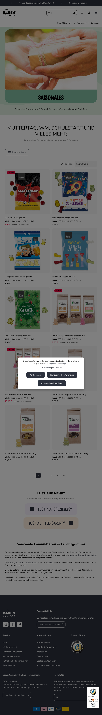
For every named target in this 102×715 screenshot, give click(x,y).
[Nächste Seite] (57, 475)
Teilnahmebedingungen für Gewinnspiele (15, 662)
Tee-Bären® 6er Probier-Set (18, 394)
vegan (50, 562)
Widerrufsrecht (10, 647)
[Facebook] (12, 624)
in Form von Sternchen (26, 562)
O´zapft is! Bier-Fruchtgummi (18, 276)
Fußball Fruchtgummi (15, 217)
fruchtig (11, 562)
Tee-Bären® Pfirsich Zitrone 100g (20, 453)
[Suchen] (74, 13)
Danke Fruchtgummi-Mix (63, 276)
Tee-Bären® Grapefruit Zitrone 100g (69, 394)
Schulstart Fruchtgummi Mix (65, 217)
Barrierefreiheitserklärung (49, 665)
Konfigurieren (36, 374)
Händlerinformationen (47, 647)
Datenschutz (46, 367)
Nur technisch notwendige (62, 374)
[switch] (93, 704)
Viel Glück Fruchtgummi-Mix (18, 335)
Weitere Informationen (16, 695)
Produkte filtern (19, 152)
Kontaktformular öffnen (50, 624)
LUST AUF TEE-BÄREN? (47, 522)
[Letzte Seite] (63, 475)
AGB (5, 642)
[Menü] (82, 13)
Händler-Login (43, 642)
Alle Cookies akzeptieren (52, 383)
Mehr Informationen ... (58, 364)
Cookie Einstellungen (46, 660)
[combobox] (61, 13)
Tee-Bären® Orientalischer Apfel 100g (70, 453)
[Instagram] (5, 624)
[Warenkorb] (96, 13)
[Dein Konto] (89, 13)
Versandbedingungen (12, 651)
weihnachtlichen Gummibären (83, 555)
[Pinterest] (19, 624)
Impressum (57, 367)
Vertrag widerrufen (11, 656)
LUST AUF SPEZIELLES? (55, 509)
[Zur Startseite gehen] (9, 13)
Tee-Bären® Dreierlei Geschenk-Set (68, 335)
